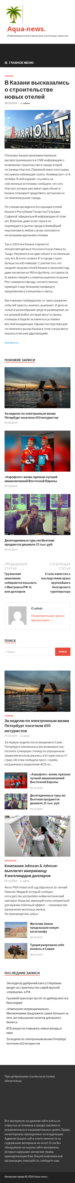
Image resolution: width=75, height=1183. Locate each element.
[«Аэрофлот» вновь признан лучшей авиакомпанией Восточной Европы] (37, 472)
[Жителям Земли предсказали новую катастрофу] (16, 936)
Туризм (9, 76)
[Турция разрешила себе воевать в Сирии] (16, 957)
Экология (11, 861)
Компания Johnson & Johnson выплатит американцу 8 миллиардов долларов (31, 870)
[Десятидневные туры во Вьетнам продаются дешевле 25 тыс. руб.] (37, 536)
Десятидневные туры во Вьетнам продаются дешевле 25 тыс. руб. (29, 542)
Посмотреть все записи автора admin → (47, 618)
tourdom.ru (12, 342)
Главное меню (21, 62)
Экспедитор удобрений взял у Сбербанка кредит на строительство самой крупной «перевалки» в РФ (34, 987)
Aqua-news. (26, 28)
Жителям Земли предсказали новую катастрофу (44, 927)
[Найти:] (37, 652)
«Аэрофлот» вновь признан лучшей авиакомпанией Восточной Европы (31, 479)
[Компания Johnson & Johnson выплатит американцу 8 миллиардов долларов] (37, 857)
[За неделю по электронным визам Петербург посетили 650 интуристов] (37, 409)
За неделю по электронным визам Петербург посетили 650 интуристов (31, 415)
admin (26, 103)
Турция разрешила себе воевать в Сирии (47, 946)
